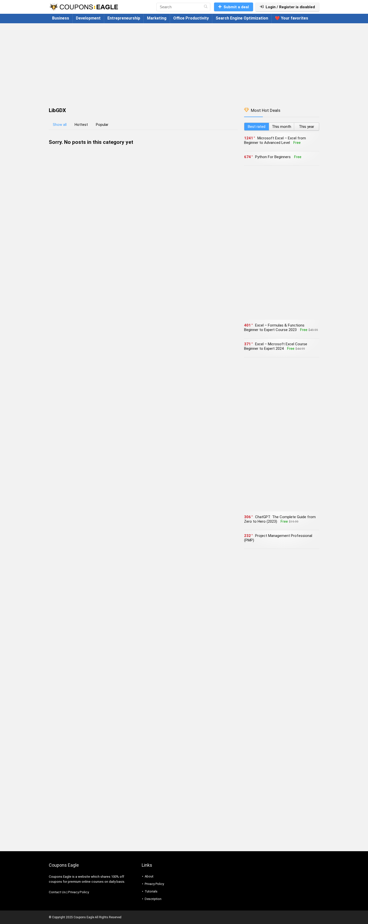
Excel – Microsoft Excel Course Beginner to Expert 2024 (275, 346)
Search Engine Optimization (242, 18)
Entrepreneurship (123, 18)
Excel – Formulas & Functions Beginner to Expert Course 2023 (274, 327)
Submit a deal (236, 7)
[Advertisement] (184, 63)
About (149, 876)
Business (60, 18)
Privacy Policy (78, 892)
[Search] (205, 7)
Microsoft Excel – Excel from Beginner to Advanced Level (275, 140)
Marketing (156, 18)
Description (153, 899)
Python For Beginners (273, 157)
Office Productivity (191, 18)
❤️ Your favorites (291, 18)
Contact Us (57, 892)
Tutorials (151, 891)
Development (88, 18)
